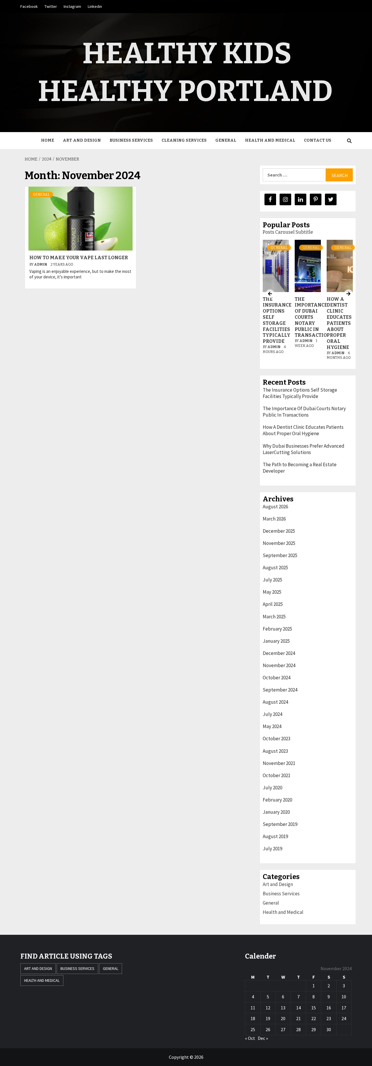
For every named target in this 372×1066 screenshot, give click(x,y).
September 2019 (280, 824)
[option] (308, 303)
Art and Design (82, 140)
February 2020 (277, 800)
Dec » (263, 1038)
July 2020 (272, 787)
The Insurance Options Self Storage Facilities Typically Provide (277, 320)
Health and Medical (270, 140)
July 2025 (272, 580)
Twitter (50, 6)
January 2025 (276, 641)
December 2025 (279, 531)
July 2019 (272, 848)
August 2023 (275, 751)
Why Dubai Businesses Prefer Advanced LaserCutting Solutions (303, 449)
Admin (41, 264)
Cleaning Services (184, 140)
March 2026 (274, 519)
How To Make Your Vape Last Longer (78, 257)
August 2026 (275, 506)
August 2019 (275, 836)
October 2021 (276, 775)
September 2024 (280, 690)
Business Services (131, 140)
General (225, 140)
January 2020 (276, 812)
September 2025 (280, 555)
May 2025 (272, 592)
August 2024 (275, 702)
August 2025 (275, 567)
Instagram (72, 6)
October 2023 (276, 738)
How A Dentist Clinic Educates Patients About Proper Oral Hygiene (339, 323)
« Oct (250, 1038)
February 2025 (277, 629)
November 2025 (279, 543)
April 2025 (273, 604)
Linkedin (95, 6)
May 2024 (272, 726)
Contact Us (317, 140)
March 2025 (274, 616)
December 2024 (279, 653)
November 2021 (279, 763)
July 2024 (272, 714)
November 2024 (279, 665)
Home (47, 140)
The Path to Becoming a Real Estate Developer (300, 467)
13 (283, 1008)
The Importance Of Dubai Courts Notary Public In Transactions (304, 411)
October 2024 (276, 677)
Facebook (29, 6)
